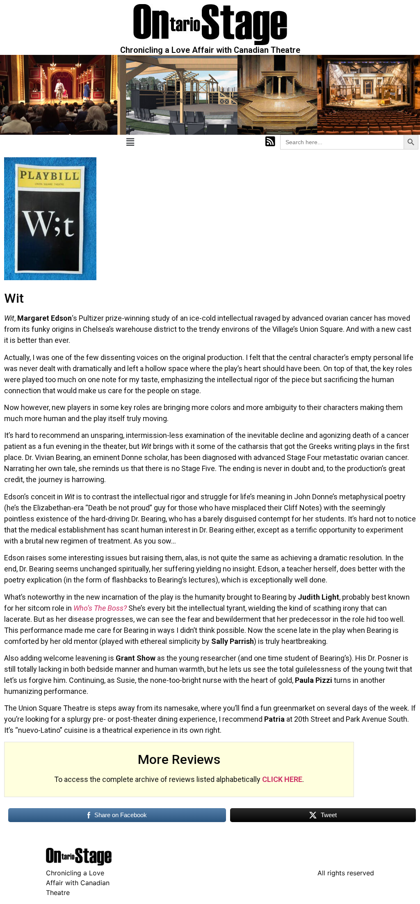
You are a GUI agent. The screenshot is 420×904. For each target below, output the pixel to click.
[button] (130, 142)
